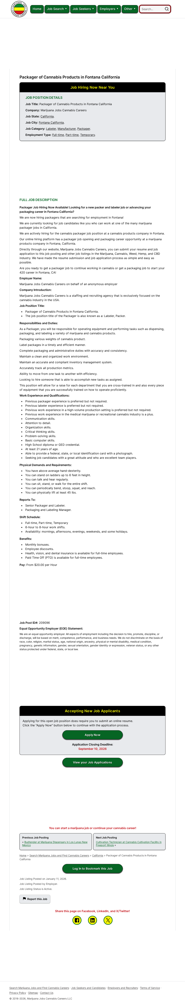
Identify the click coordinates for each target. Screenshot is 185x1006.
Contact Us (46, 992)
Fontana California (51, 122)
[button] (166, 9)
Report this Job (37, 899)
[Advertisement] (92, 43)
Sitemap (33, 992)
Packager (83, 128)
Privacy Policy (17, 992)
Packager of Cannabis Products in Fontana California (70, 77)
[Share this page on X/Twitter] (108, 920)
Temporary (87, 135)
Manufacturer (67, 128)
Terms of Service (150, 987)
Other (128, 9)
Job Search (55, 9)
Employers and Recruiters (123, 987)
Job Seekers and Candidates (88, 987)
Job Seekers (82, 9)
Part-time (72, 135)
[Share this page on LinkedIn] (92, 920)
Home (37, 9)
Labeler (51, 128)
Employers (107, 9)
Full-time (58, 135)
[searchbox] (155, 9)
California (47, 116)
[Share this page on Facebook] (76, 920)
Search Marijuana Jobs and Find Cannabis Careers (59, 855)
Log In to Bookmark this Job (92, 868)
